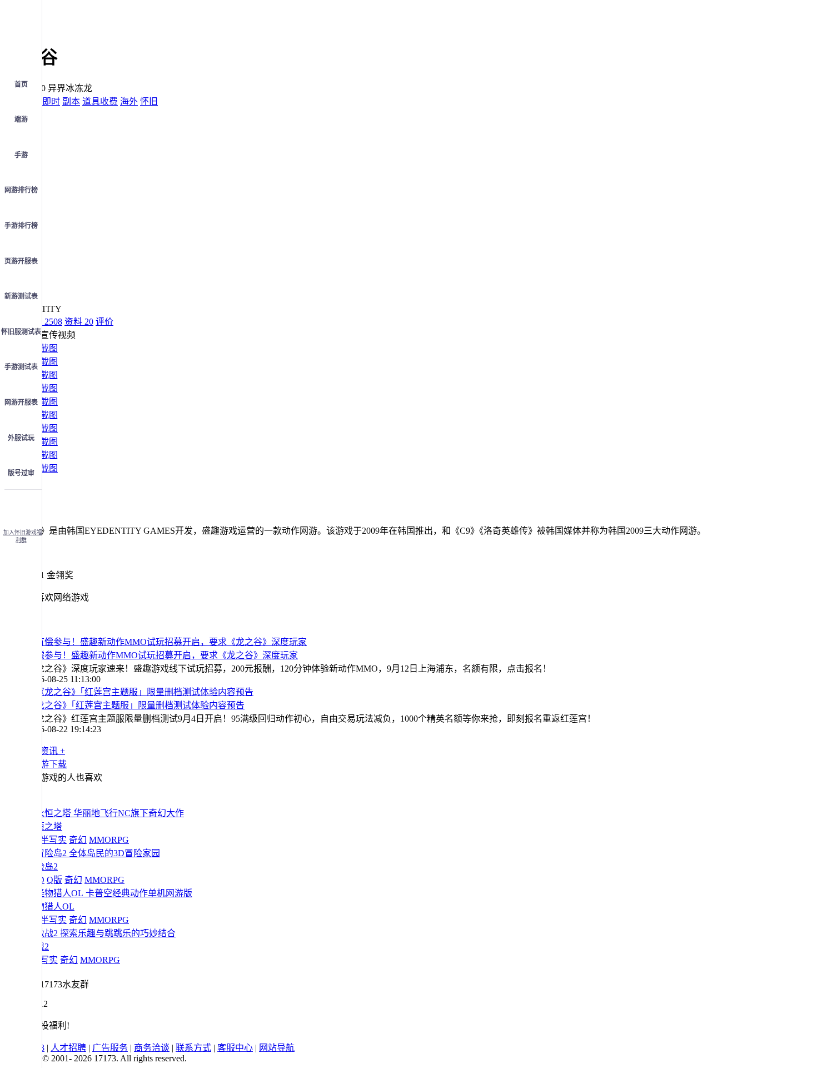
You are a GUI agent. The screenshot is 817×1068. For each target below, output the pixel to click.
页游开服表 (21, 261)
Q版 (54, 880)
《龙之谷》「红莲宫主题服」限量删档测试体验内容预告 (136, 705)
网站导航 (277, 1047)
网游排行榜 (21, 190)
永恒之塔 (44, 826)
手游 (21, 155)
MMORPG (109, 840)
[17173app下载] (21, 506)
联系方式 (193, 1047)
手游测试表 (21, 367)
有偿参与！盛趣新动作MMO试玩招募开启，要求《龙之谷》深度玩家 (162, 655)
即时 (51, 101)
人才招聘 (68, 1047)
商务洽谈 (152, 1047)
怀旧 (149, 101)
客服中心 (235, 1047)
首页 (21, 84)
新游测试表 (21, 296)
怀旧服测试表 (21, 332)
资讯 (43, 321)
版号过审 (21, 473)
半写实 (53, 840)
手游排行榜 (21, 226)
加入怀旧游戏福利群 (22, 536)
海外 (129, 101)
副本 (71, 101)
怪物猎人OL (50, 906)
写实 (49, 960)
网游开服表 (21, 402)
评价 (104, 321)
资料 (78, 321)
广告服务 (110, 1047)
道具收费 (100, 101)
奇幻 (78, 840)
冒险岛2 (42, 866)
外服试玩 (21, 438)
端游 (21, 119)
